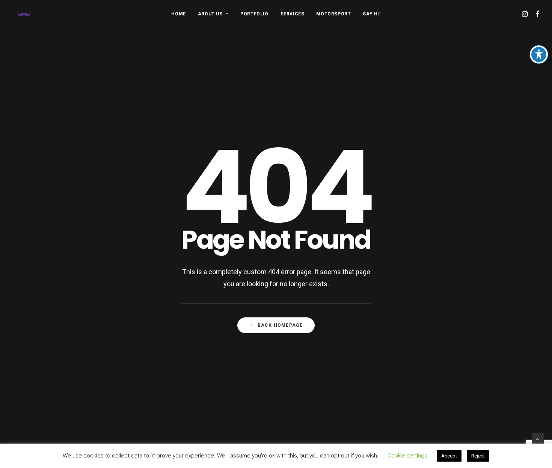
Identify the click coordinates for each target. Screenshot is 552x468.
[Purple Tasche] (24, 14)
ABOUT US (210, 14)
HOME (178, 14)
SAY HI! (371, 14)
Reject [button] (478, 456)
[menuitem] (178, 14)
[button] (525, 14)
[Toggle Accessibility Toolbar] (539, 54)
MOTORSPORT (333, 14)
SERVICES (293, 14)
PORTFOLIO (254, 14)
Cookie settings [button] (407, 455)
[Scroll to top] (538, 438)
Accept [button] (449, 456)
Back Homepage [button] (280, 325)
